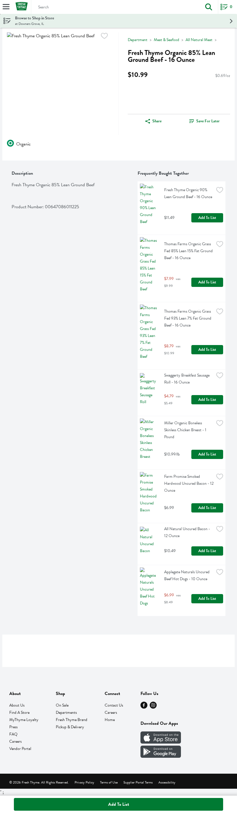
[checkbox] (104, 36)
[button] (208, 7)
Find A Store (19, 712)
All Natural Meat (199, 40)
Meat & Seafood (166, 40)
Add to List (207, 218)
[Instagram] (153, 707)
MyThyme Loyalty (23, 720)
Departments (66, 712)
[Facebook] (143, 707)
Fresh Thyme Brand (71, 720)
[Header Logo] (20, 7)
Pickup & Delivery (70, 727)
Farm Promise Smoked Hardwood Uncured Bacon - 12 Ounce (189, 483)
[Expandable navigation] (6, 6)
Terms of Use (109, 782)
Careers (15, 741)
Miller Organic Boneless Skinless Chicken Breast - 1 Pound (185, 430)
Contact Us (114, 705)
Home (110, 720)
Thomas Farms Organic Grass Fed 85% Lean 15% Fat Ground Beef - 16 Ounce (189, 251)
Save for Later (208, 121)
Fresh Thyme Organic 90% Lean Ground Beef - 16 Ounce (188, 193)
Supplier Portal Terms (138, 782)
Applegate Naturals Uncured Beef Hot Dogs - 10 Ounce (187, 575)
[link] (204, 121)
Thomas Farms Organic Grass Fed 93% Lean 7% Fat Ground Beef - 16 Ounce (188, 318)
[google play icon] (160, 756)
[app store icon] (160, 742)
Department (137, 40)
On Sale (62, 705)
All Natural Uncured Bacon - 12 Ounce (187, 532)
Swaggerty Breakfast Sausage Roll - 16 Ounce (187, 378)
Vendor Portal (20, 749)
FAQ (13, 734)
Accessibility (166, 782)
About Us (17, 705)
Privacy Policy (84, 782)
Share (157, 121)
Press (13, 727)
